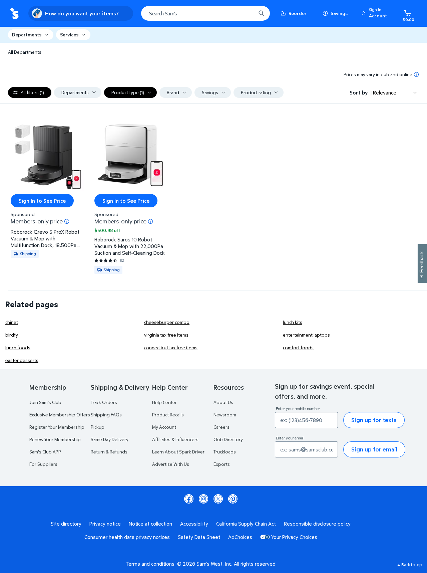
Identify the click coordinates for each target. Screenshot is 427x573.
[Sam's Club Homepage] (14, 13)
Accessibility (194, 523)
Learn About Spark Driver (178, 451)
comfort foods (298, 347)
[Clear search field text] (246, 13)
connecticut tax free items (170, 347)
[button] (375, 13)
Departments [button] (26, 34)
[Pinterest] (233, 499)
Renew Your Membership (55, 439)
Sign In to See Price (42, 200)
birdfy (11, 335)
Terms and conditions (150, 563)
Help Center (164, 402)
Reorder (298, 13)
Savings (339, 13)
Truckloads (225, 451)
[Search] (261, 13)
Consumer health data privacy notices (127, 537)
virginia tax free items (166, 335)
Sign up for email (374, 449)
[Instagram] (203, 499)
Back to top (411, 564)
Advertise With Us (170, 464)
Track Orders (104, 402)
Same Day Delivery (109, 439)
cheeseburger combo (166, 322)
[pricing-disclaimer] (416, 74)
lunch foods (17, 347)
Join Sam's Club (45, 402)
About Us (223, 402)
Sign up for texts (374, 420)
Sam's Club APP (45, 451)
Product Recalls (168, 414)
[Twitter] (218, 499)
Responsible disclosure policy (317, 523)
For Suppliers (43, 464)
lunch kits (292, 322)
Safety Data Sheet (199, 537)
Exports (222, 464)
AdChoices (240, 537)
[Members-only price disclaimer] (66, 221)
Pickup (97, 427)
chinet (11, 322)
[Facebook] (189, 499)
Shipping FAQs (106, 414)
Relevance (384, 92)
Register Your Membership (56, 427)
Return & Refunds (109, 451)
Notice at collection (150, 523)
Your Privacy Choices (294, 537)
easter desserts (21, 360)
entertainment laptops (306, 335)
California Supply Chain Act (246, 523)
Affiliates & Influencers (175, 439)
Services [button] (69, 34)
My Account (164, 427)
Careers (222, 427)
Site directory (66, 523)
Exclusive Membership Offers (59, 414)
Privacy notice (105, 523)
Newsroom (225, 414)
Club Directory (228, 439)
